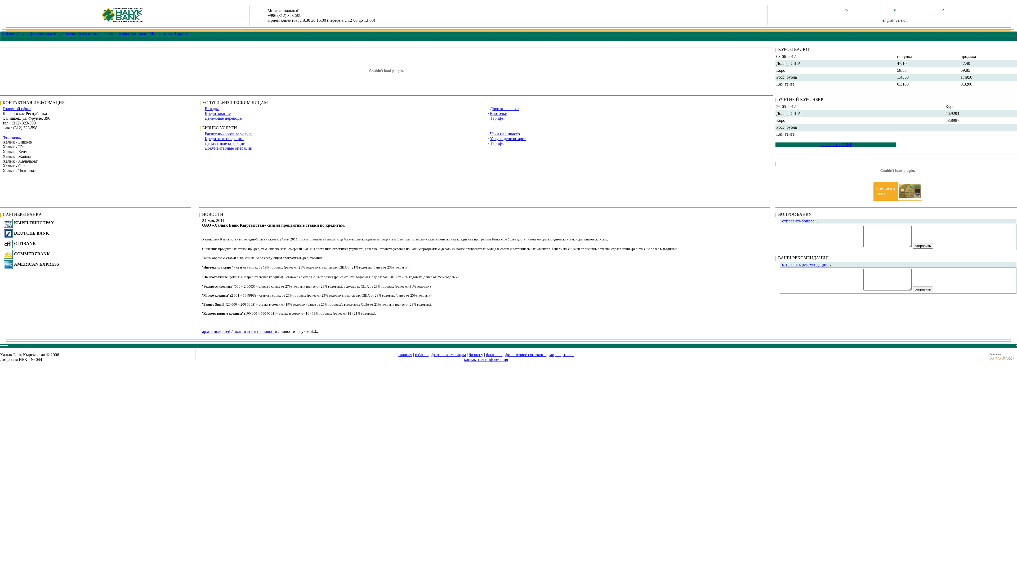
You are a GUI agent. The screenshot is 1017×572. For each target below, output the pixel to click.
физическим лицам (448, 354)
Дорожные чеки (504, 108)
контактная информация (486, 359)
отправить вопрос (798, 221)
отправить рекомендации (805, 264)
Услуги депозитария (508, 138)
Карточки (498, 113)
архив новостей (216, 331)
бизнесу (476, 354)
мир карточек (561, 354)
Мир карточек (162, 33)
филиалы (494, 354)
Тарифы (497, 118)
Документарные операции (228, 148)
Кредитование (218, 113)
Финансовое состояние (128, 33)
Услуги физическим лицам (40, 33)
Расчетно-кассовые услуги (229, 134)
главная (405, 354)
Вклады (212, 108)
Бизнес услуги (77, 33)
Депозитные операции (225, 143)
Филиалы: (12, 137)
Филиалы (99, 33)
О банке (9, 33)
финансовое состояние (525, 354)
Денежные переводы (223, 118)
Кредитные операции (224, 138)
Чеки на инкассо (505, 134)
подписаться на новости (255, 331)
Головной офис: (17, 108)
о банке (422, 354)
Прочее (181, 33)
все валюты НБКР (835, 144)
